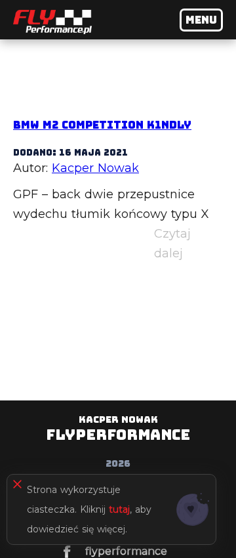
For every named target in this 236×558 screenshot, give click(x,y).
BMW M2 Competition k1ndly (102, 125)
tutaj (119, 509)
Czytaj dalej (188, 244)
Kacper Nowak (95, 168)
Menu (201, 20)
